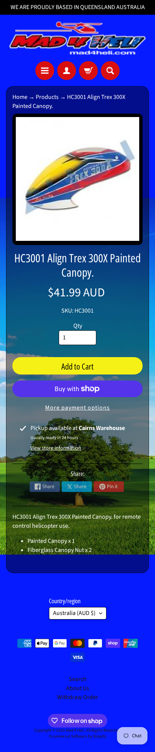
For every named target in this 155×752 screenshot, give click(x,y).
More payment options (77, 408)
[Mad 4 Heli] (77, 38)
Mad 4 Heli (75, 730)
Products (47, 97)
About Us (77, 688)
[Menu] (44, 70)
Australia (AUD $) (74, 613)
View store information (55, 448)
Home (19, 97)
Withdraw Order (77, 697)
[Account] (66, 70)
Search (78, 679)
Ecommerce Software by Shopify (77, 736)
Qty (77, 326)
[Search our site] (110, 70)
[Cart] (88, 70)
